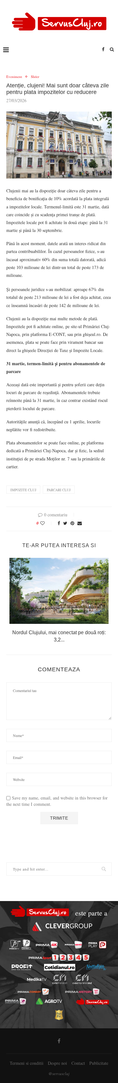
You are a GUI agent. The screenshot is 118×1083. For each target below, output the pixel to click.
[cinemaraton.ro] (59, 979)
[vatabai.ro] (58, 1014)
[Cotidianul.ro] (59, 967)
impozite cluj (23, 489)
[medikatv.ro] (36, 979)
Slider (35, 76)
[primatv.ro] (14, 944)
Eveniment (14, 76)
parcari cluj (58, 489)
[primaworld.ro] (15, 1001)
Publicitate (98, 1063)
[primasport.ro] (59, 957)
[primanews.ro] (73, 944)
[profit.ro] (22, 967)
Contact (78, 1063)
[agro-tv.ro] (49, 1001)
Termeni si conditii (26, 1063)
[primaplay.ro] (97, 944)
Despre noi (57, 1063)
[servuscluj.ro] (92, 1001)
